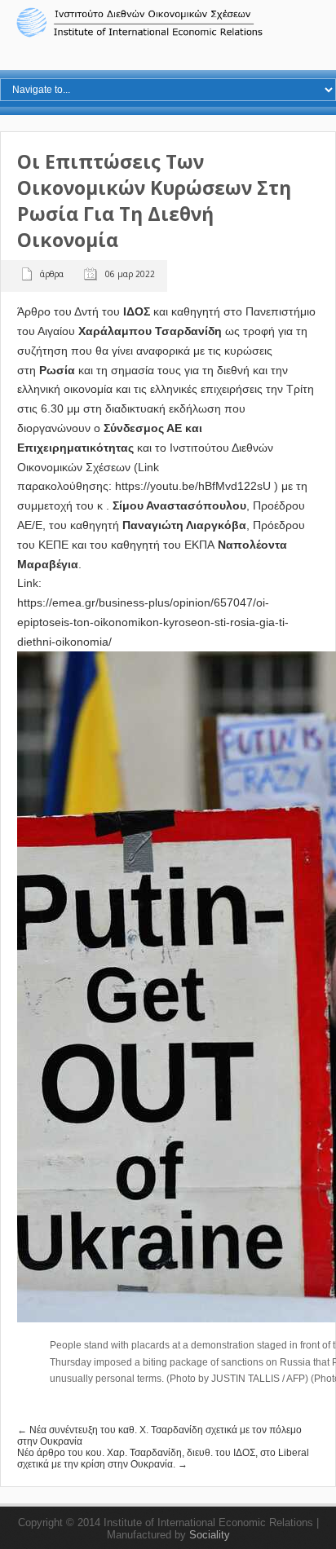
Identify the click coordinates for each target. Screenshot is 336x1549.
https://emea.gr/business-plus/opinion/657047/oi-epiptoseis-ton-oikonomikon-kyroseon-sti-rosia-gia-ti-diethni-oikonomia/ (153, 622)
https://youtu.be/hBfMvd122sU (193, 485)
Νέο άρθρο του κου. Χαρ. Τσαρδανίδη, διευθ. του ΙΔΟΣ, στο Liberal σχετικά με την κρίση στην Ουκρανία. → (163, 1458)
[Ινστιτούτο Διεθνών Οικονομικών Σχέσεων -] (168, 35)
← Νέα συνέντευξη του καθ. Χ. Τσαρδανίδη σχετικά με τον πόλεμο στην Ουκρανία (159, 1435)
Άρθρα (52, 274)
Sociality (209, 1535)
